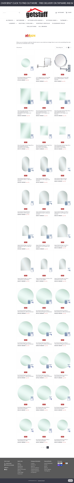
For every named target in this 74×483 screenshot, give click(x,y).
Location (33, 463)
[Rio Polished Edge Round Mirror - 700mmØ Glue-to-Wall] (25, 428)
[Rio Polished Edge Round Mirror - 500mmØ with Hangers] (25, 66)
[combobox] (11, 12)
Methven (46, 467)
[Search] (19, 12)
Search (19, 463)
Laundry (12, 23)
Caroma (45, 464)
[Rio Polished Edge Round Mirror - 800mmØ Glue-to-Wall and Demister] (62, 299)
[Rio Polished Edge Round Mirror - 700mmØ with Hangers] (44, 428)
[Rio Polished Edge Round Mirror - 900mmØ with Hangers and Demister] (44, 299)
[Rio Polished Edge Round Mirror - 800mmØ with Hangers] (62, 396)
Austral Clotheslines (48, 463)
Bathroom (21, 20)
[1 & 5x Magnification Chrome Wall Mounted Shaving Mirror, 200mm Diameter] (62, 66)
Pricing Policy (33, 472)
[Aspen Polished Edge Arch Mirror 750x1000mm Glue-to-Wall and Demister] (44, 200)
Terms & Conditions (35, 467)
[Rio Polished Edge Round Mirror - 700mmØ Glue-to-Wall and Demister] (44, 331)
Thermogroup (47, 470)
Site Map (19, 464)
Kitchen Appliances (35, 20)
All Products (20, 467)
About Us (33, 466)
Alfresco (9, 20)
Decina (45, 466)
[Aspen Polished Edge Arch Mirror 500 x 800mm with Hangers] (44, 267)
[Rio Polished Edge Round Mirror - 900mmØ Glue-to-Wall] (62, 363)
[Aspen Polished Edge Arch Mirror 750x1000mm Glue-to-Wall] (62, 233)
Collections (31, 26)
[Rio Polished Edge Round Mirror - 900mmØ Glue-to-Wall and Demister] (25, 299)
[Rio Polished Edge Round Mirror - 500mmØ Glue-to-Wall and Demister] (44, 363)
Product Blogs (20, 472)
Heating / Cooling (26, 23)
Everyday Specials (43, 23)
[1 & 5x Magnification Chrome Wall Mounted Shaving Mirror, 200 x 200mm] (44, 66)
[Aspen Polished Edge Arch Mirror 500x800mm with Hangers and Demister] (44, 234)
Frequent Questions (35, 470)
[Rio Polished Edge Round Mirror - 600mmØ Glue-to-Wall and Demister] (25, 363)
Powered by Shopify (41, 480)
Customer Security (35, 469)
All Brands (43, 26)
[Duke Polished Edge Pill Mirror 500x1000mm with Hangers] (25, 200)
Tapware (63, 20)
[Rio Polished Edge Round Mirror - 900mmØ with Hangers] (25, 396)
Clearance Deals (58, 23)
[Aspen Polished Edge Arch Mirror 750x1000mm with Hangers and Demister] (62, 200)
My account (20, 473)
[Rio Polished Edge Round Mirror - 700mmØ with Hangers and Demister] (62, 331)
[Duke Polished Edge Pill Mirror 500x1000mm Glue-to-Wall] (62, 167)
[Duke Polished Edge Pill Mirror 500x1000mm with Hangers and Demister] (44, 167)
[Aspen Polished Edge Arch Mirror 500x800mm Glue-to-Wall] (62, 267)
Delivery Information (22, 469)
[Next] (48, 447)
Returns (19, 470)
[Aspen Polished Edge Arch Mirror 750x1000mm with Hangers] (25, 267)
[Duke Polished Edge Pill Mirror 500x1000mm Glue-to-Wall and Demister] (25, 167)
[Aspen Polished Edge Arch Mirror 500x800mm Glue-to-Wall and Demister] (25, 234)
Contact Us (33, 464)
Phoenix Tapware (47, 469)
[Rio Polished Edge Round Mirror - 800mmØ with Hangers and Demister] (25, 331)
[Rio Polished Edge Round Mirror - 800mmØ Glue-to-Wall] (44, 396)
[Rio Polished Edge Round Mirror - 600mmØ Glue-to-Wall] (62, 428)
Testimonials (20, 466)
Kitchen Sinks (51, 20)
